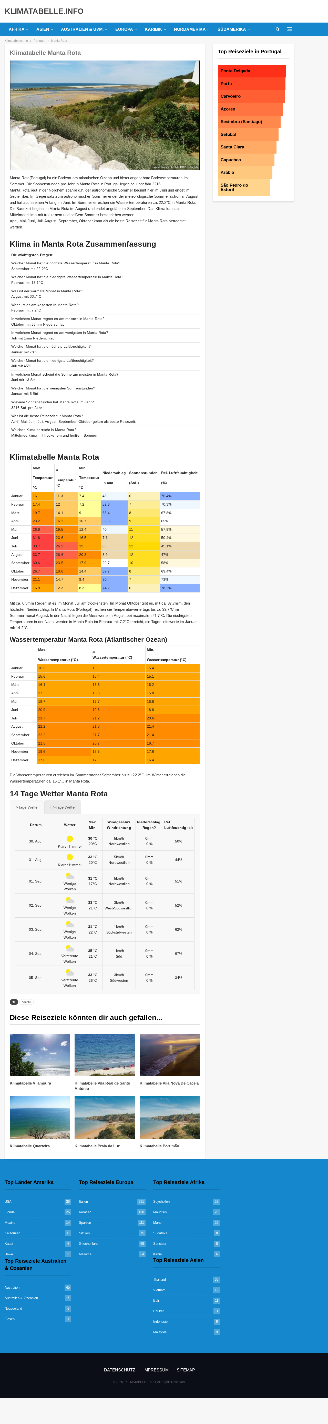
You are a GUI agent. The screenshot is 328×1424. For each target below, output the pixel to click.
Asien (42, 29)
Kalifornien (12, 1233)
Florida (10, 1212)
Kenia (157, 1254)
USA (8, 1202)
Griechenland (88, 1244)
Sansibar (159, 1244)
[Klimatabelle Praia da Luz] (105, 1117)
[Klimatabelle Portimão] (170, 1117)
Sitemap (186, 1370)
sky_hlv (193, 167)
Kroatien (85, 1212)
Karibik (153, 29)
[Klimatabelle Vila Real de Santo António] (105, 1055)
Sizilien (84, 1233)
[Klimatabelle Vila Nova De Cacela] (170, 1055)
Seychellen (161, 1202)
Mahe (157, 1223)
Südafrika (160, 1233)
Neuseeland (13, 1308)
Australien (12, 1287)
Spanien (85, 1223)
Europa (124, 29)
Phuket (158, 1311)
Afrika (17, 29)
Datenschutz (119, 1370)
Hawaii (9, 1254)
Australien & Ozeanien (21, 1298)
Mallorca (85, 1254)
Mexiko (10, 1223)
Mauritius (160, 1212)
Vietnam (159, 1290)
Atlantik (26, 1001)
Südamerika (232, 29)
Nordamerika (190, 29)
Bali (156, 1300)
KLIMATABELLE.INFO (44, 11)
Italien (83, 1202)
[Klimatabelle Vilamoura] (40, 1055)
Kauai (9, 1244)
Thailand (159, 1279)
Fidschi (10, 1319)
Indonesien (161, 1321)
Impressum (156, 1370)
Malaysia (160, 1332)
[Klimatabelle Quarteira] (40, 1117)
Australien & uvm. (82, 29)
